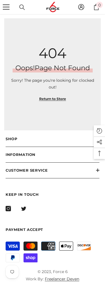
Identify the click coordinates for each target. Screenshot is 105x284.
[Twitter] (23, 208)
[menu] (6, 7)
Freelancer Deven (62, 278)
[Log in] (81, 7)
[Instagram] (8, 208)
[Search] (22, 7)
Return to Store (52, 99)
